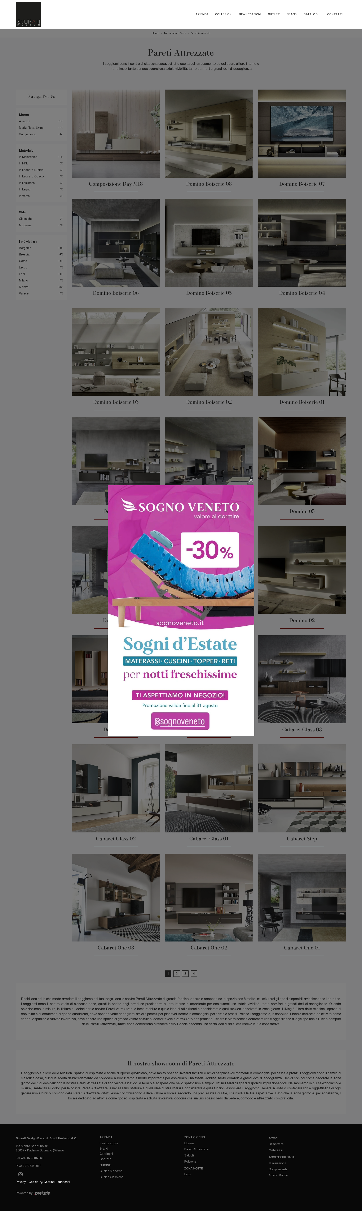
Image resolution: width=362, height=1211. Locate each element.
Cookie (33, 1182)
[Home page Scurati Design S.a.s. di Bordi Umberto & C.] (60, 14)
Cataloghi (312, 14)
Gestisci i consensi (57, 1182)
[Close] (251, 480)
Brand (292, 14)
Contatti (335, 14)
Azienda (202, 14)
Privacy (21, 1182)
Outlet (274, 14)
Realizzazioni (250, 14)
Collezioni (224, 14)
